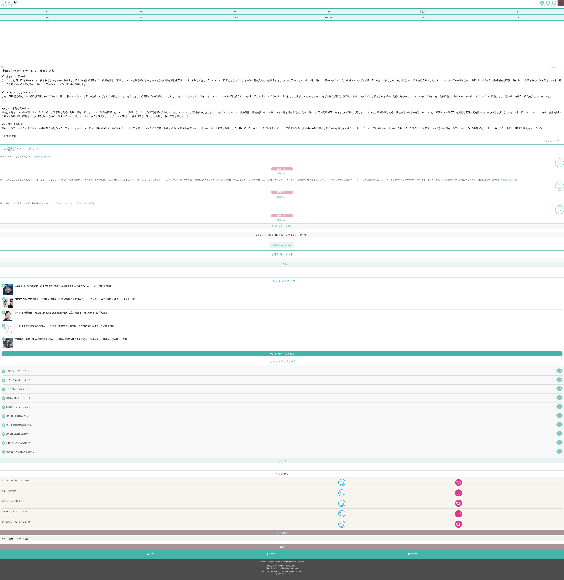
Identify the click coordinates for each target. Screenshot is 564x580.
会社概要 (279, 562)
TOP (46, 11)
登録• (554, 6)
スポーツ (235, 17)
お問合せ (263, 562)
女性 (235, 11)
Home (152, 553)
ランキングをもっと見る (282, 353)
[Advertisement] (282, 42)
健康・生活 (329, 17)
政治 (141, 17)
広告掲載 (271, 562)
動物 (423, 17)
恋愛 (329, 11)
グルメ (517, 17)
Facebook (272, 553)
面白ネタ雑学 (423, 11)
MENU (560, 3)
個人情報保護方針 (290, 562)
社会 (47, 17)
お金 (517, 11)
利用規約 (301, 562)
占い (548, 5)
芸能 (141, 11)
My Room (414, 553)
